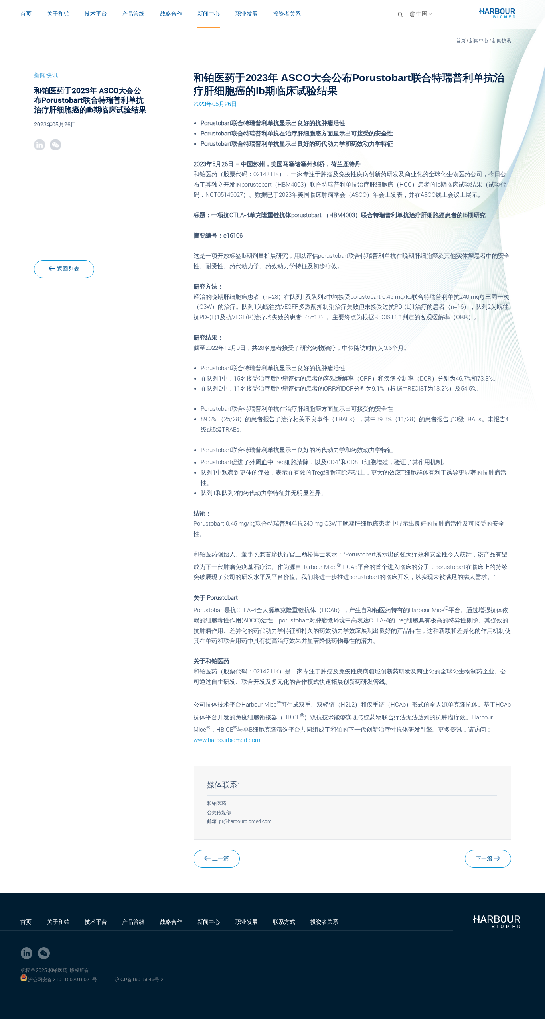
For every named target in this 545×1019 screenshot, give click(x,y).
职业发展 (246, 13)
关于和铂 (58, 13)
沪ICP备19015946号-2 (139, 979)
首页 (26, 13)
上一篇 (220, 859)
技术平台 (96, 13)
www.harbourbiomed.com (227, 740)
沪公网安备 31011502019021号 (62, 979)
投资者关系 (287, 13)
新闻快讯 (501, 40)
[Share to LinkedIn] (39, 144)
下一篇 (484, 859)
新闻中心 (208, 13)
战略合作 (171, 13)
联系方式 (284, 922)
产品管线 (133, 13)
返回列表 (68, 269)
